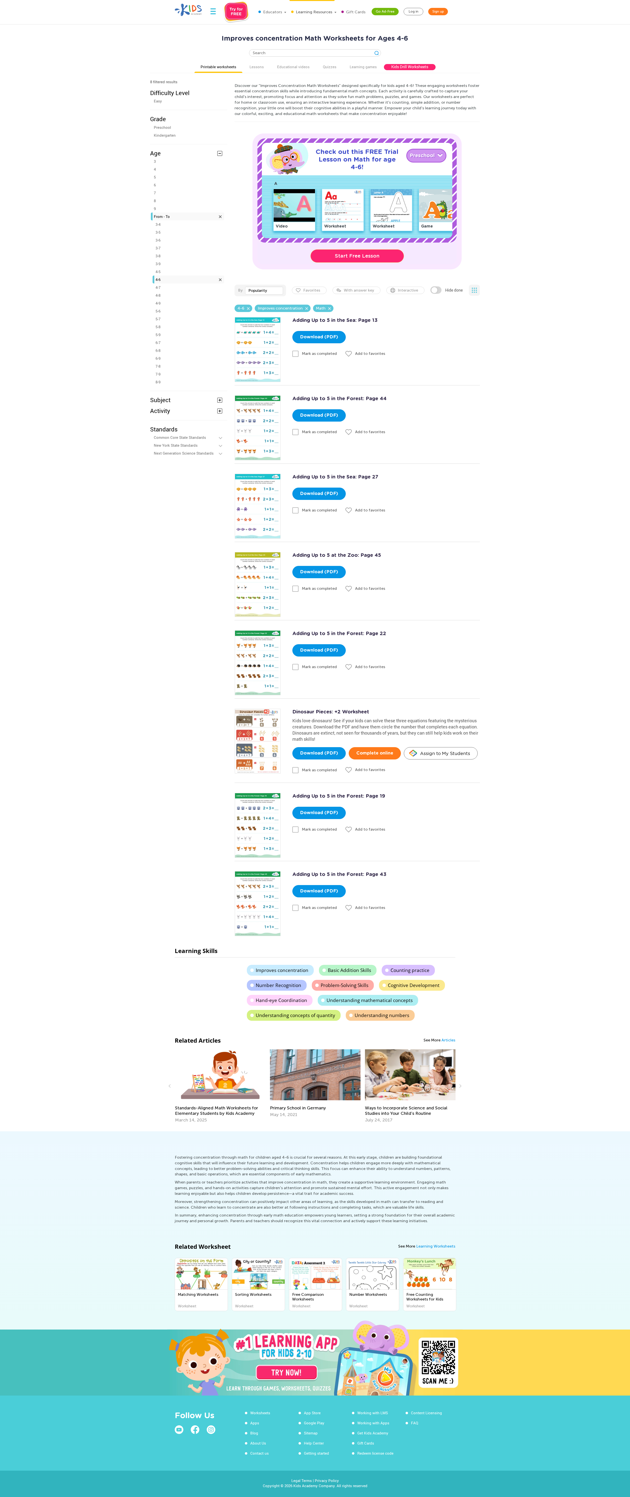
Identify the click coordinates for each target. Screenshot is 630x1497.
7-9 (158, 374)
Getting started (316, 1453)
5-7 (158, 318)
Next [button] (459, 1086)
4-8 (158, 295)
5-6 (158, 311)
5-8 (158, 326)
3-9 (158, 263)
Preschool (162, 127)
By (240, 290)
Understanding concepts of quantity (295, 1015)
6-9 (158, 358)
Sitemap (311, 1433)
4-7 (158, 287)
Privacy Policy (327, 1480)
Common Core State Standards (180, 437)
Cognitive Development (414, 985)
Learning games (363, 66)
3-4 (158, 224)
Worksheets (260, 1412)
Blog (254, 1433)
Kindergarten (165, 135)
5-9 (158, 334)
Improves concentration (282, 970)
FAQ (414, 1422)
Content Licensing (426, 1412)
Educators (272, 12)
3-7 (158, 248)
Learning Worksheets (435, 1246)
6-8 (158, 350)
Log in (413, 11)
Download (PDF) (319, 337)
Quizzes (329, 66)
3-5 (158, 232)
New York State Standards (176, 445)
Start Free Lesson (357, 256)
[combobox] (264, 291)
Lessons (257, 66)
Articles (448, 1040)
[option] (220, 1083)
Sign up (438, 11)
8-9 (158, 381)
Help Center (314, 1443)
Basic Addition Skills (349, 970)
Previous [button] (170, 1086)
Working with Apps (373, 1422)
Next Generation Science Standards (184, 453)
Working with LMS (372, 1412)
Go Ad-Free (385, 11)
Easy (158, 101)
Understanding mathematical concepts (370, 1000)
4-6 (158, 279)
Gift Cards (355, 12)
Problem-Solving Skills (344, 985)
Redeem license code (375, 1453)
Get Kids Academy (372, 1433)
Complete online (374, 753)
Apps (254, 1422)
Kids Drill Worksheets (409, 66)
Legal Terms (301, 1480)
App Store (312, 1412)
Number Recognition (278, 985)
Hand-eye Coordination (281, 1000)
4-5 (158, 271)
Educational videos (293, 66)
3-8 (158, 255)
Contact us (259, 1453)
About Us (258, 1443)
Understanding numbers (382, 1015)
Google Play (314, 1422)
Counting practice (410, 970)
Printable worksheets (218, 66)
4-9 (158, 303)
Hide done (454, 290)
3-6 (158, 240)
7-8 (158, 366)
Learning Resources (313, 12)
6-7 (158, 342)
